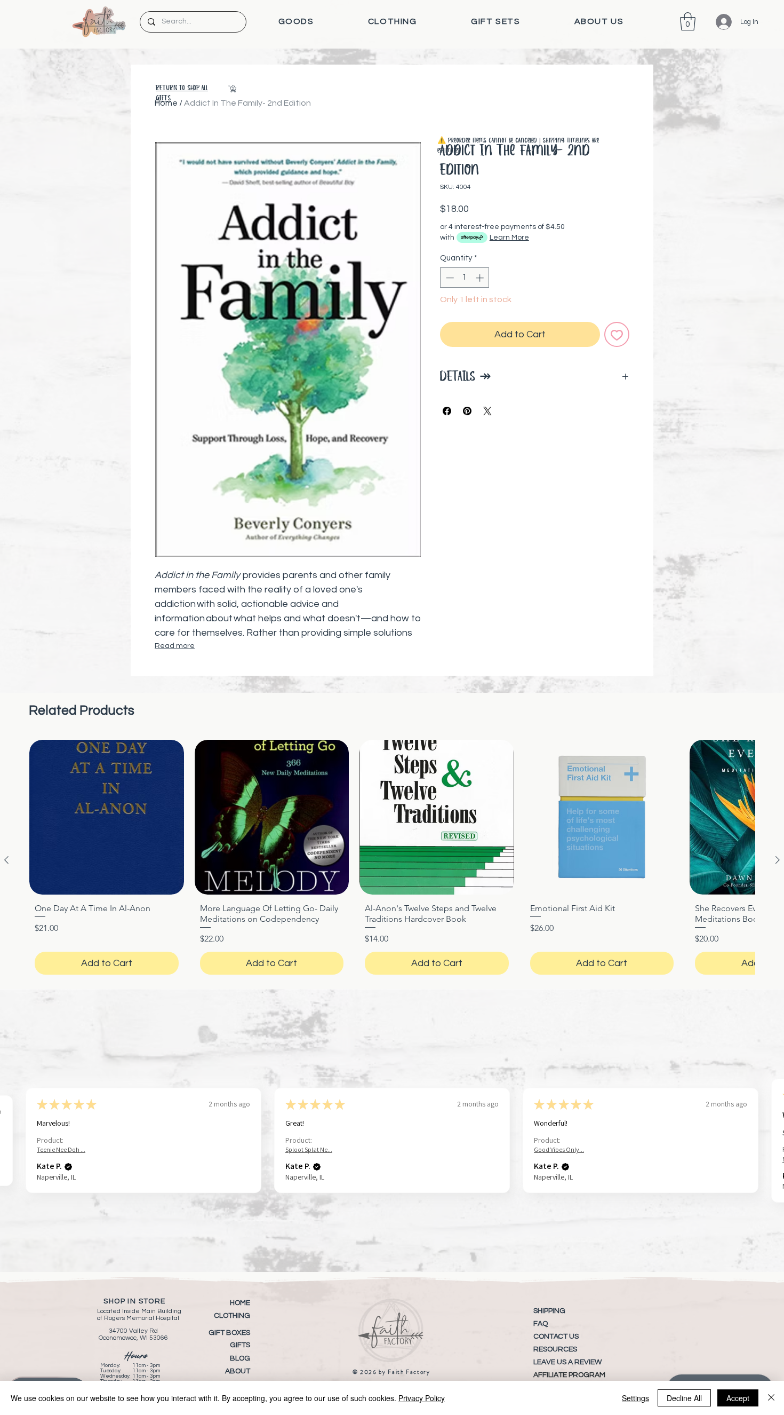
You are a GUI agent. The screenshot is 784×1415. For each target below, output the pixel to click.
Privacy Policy (421, 1398)
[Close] (771, 1397)
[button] (296, 21)
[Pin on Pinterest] (467, 411)
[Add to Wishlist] (616, 334)
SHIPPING (549, 1311)
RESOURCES (555, 1349)
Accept (737, 1398)
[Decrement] (449, 278)
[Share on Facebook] (447, 411)
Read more (175, 646)
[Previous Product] (6, 859)
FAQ (540, 1323)
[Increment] (481, 278)
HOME (240, 1303)
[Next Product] (777, 859)
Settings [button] (635, 1398)
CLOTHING (232, 1315)
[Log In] (716, 22)
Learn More (509, 237)
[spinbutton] (465, 278)
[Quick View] (106, 817)
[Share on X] (487, 411)
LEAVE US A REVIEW (567, 1362)
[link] (687, 21)
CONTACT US (556, 1336)
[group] (392, 860)
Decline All (684, 1398)
